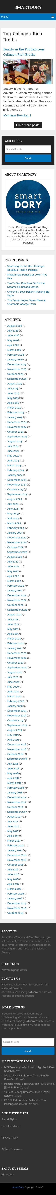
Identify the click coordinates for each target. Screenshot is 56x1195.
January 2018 (15, 792)
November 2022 (16, 542)
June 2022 (13, 566)
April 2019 (13, 739)
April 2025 (13, 402)
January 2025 (15, 417)
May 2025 (13, 398)
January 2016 (15, 898)
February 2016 (15, 893)
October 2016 (15, 864)
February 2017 (15, 845)
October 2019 (15, 720)
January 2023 (15, 532)
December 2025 (16, 364)
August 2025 (14, 383)
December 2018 (16, 744)
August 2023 (14, 499)
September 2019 (17, 725)
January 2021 (14, 648)
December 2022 (16, 537)
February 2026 (15, 354)
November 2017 (16, 802)
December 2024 (16, 422)
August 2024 (14, 441)
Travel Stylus (9, 1119)
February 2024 (15, 470)
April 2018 (13, 778)
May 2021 (13, 629)
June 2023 (13, 508)
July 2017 (12, 821)
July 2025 (12, 388)
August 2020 (14, 672)
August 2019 (14, 730)
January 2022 (15, 590)
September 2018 (17, 758)
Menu (4, 16)
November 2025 (16, 369)
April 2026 (13, 345)
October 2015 (15, 912)
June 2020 (13, 681)
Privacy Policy (10, 1137)
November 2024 (16, 426)
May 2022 (13, 571)
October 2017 (15, 807)
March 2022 (14, 580)
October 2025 (15, 374)
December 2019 (16, 710)
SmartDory (28, 7)
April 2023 (13, 518)
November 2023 (16, 484)
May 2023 (13, 513)
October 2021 (15, 604)
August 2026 (14, 325)
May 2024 (13, 455)
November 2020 (16, 657)
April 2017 (13, 835)
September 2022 (17, 552)
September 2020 (17, 667)
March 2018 (14, 783)
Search (28, 158)
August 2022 (14, 556)
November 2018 (16, 749)
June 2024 (13, 451)
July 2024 (12, 446)
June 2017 (13, 826)
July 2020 (12, 677)
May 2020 (13, 686)
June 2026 (13, 335)
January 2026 (15, 359)
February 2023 (15, 527)
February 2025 (15, 412)
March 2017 (14, 840)
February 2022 (15, 585)
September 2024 (17, 436)
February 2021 (15, 643)
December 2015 (16, 903)
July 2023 (12, 503)
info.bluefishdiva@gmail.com (21, 992)
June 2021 (13, 624)
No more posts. (29, 125)
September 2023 (17, 494)
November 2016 (16, 859)
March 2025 (14, 407)
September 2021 (17, 609)
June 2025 (13, 393)
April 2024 (13, 460)
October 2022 (15, 547)
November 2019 (16, 715)
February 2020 (15, 701)
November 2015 (16, 908)
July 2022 (12, 561)
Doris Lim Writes (11, 1126)
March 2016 (14, 888)
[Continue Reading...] (17, 115)
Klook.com (8, 1174)
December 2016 (16, 855)
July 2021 (12, 619)
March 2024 (14, 465)
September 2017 (17, 811)
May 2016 (13, 879)
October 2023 (15, 489)
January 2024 (15, 475)
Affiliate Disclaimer (12, 1149)
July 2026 (12, 330)
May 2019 (13, 734)
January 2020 (15, 706)
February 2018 (15, 787)
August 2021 (14, 614)
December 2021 (16, 595)
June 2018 (13, 768)
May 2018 (13, 773)
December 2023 (16, 479)
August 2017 (14, 816)
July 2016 (12, 869)
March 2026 (14, 349)
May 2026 (13, 340)
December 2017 (16, 797)
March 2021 (14, 638)
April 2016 (13, 884)
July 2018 (12, 763)
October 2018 (15, 754)
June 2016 (13, 874)
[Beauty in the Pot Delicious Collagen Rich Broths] (28, 71)
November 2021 (16, 600)
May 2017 (13, 831)
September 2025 (17, 378)
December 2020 (16, 653)
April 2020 (13, 691)
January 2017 (14, 850)
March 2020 (14, 696)
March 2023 (14, 523)
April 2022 (13, 576)
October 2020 (15, 662)
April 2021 (13, 633)
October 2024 (15, 431)
